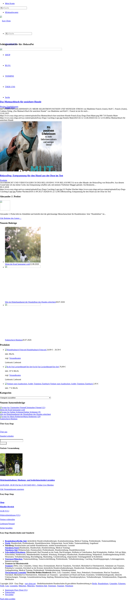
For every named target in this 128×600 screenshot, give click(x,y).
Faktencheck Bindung (13, 340)
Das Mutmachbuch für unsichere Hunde (20, 101)
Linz (7, 586)
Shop (2, 502)
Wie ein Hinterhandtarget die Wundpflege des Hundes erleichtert (30, 302)
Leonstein (14, 586)
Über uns (3, 432)
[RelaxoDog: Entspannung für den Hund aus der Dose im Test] (31, 171)
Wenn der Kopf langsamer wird (17, 264)
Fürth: (8, 543)
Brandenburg (103, 583)
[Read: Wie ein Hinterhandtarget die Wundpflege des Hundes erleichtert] (23, 267)
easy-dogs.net (30, 583)
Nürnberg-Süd (41, 586)
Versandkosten (15, 358)
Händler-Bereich (7, 507)
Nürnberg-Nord (12, 548)
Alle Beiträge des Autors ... (10, 218)
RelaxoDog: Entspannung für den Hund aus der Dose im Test (31, 175)
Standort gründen (7, 436)
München (22, 586)
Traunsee (60, 586)
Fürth (2, 586)
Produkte (3, 180)
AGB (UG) (4, 511)
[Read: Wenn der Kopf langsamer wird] (23, 262)
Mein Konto (10, 3)
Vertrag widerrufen (7, 519)
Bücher (3, 107)
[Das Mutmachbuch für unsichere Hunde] (31, 50)
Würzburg (69, 586)
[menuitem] (66, 3)
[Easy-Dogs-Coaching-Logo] (5, 21)
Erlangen (121, 583)
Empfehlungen (12, 107)
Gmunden (113, 583)
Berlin (94, 583)
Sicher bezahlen (6, 528)
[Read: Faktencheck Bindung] (23, 305)
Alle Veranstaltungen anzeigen (12, 489)
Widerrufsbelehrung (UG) (10, 515)
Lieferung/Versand (7, 524)
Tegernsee (52, 586)
